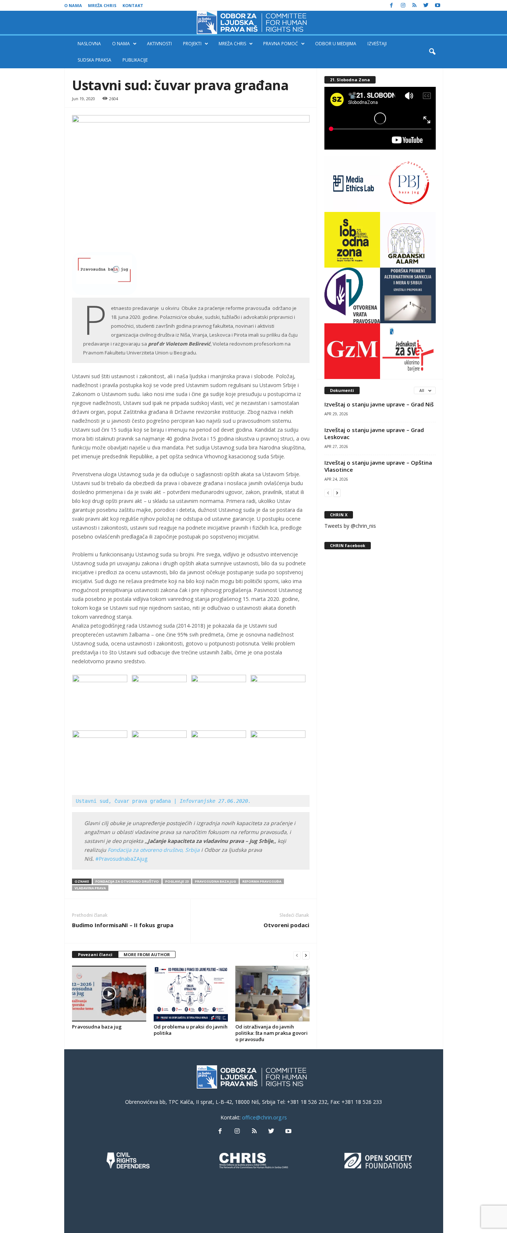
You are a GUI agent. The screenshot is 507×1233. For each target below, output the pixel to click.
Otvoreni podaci (286, 925)
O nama (73, 5)
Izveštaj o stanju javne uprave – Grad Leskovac (374, 433)
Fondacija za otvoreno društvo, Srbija (154, 849)
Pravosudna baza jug (215, 881)
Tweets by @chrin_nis (350, 525)
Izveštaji (377, 43)
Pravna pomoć (280, 43)
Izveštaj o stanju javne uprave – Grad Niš (379, 404)
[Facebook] (391, 5)
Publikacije (135, 60)
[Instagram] (403, 5)
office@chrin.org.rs (264, 1117)
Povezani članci (95, 954)
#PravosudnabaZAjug (121, 858)
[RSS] (414, 5)
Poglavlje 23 (177, 881)
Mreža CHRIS (102, 5)
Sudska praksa (94, 60)
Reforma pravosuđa (261, 881)
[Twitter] (426, 5)
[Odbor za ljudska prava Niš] (253, 22)
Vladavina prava (90, 888)
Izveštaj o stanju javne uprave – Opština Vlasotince (378, 466)
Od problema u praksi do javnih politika (191, 1029)
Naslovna (89, 43)
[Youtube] (437, 5)
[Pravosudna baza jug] (109, 993)
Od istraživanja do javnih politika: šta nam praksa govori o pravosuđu (271, 1033)
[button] (432, 52)
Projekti (192, 43)
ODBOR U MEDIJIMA (335, 43)
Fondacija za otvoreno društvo (127, 881)
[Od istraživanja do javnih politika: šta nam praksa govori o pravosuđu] (272, 993)
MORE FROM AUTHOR (147, 954)
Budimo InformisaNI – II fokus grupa (122, 925)
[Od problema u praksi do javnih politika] (191, 993)
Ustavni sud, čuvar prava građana (165, 801)
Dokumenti (342, 390)
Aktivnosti (159, 43)
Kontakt (132, 5)
